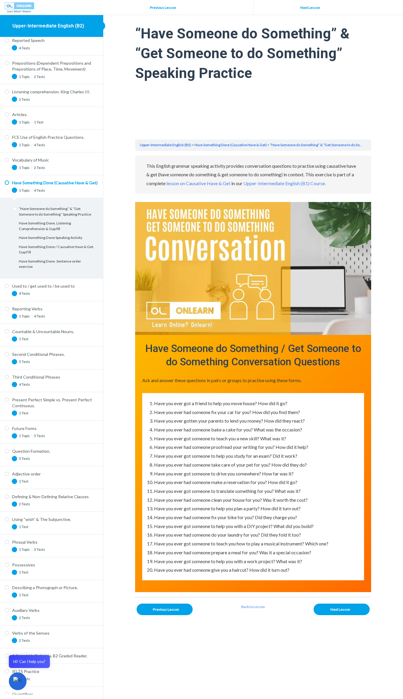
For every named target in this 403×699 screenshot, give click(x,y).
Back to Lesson (253, 607)
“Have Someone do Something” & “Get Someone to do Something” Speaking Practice (336, 145)
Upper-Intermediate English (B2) (48, 26)
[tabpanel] (253, 374)
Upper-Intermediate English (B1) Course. (284, 183)
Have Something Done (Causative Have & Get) (230, 145)
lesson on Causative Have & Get (198, 183)
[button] (18, 681)
